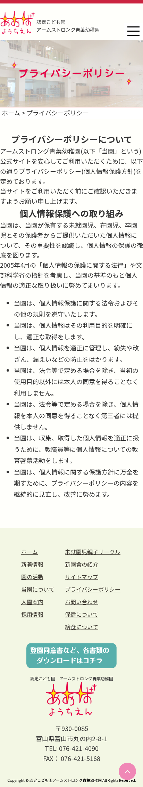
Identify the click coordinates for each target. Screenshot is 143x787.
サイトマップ (81, 577)
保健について (81, 614)
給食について (81, 627)
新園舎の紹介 (81, 564)
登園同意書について (71, 655)
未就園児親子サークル (92, 551)
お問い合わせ (81, 602)
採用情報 (32, 614)
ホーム (29, 551)
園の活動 (32, 577)
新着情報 (32, 564)
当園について (37, 589)
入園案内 (32, 602)
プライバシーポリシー (92, 589)
